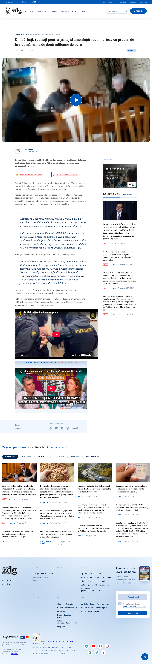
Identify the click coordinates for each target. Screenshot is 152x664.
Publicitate (7, 584)
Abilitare (60, 604)
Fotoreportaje (71, 607)
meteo (74, 457)
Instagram (107, 646)
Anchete (60, 623)
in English (133, 2)
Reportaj (69, 623)
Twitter (96, 652)
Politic (112, 264)
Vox (76, 623)
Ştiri (29, 11)
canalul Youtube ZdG (67, 362)
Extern (45, 577)
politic (91, 591)
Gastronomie (100, 581)
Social (32, 34)
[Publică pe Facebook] (51, 428)
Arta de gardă (87, 585)
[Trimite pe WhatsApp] (67, 428)
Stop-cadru (61, 626)
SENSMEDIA (14, 654)
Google (90, 652)
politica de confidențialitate (134, 607)
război (59, 457)
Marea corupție (103, 604)
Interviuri (61, 611)
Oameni (60, 607)
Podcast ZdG (86, 577)
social (98, 591)
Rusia (26, 457)
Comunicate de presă (46, 542)
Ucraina (42, 457)
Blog (74, 11)
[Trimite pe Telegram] (62, 428)
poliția (18, 429)
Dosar (92, 604)
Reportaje (70, 604)
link (108, 184)
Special (64, 11)
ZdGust (85, 11)
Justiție (36, 573)
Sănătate (97, 573)
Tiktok (103, 652)
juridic (83, 591)
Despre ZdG (122, 2)
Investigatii (41, 11)
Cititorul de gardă (102, 585)
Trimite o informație (109, 2)
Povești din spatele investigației (94, 607)
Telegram (86, 646)
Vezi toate (127, 194)
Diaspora (97, 577)
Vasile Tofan (92, 457)
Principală (18, 34)
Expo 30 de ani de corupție (64, 616)
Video (54, 11)
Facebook (100, 646)
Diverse (36, 581)
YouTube (93, 646)
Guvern (10, 457)
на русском (143, 2)
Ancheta (84, 604)
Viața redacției (87, 581)
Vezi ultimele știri (58, 447)
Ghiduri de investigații (90, 611)
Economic (44, 502)
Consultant (85, 589)
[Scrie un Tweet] (56, 428)
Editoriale (107, 577)
